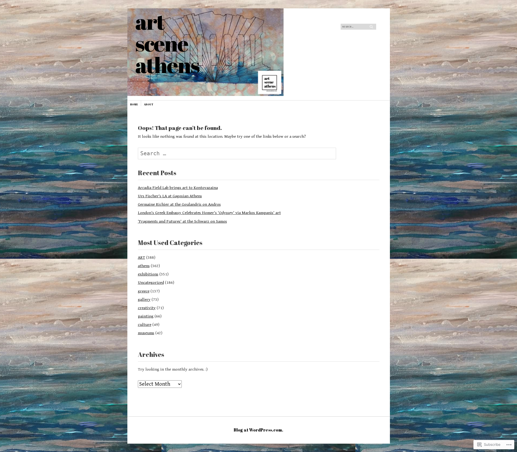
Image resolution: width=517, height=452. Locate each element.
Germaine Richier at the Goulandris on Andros (179, 204)
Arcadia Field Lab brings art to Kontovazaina (178, 187)
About (148, 104)
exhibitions (148, 274)
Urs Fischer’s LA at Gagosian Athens (170, 196)
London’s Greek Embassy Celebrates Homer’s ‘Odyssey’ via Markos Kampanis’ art (209, 212)
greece (143, 291)
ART (141, 257)
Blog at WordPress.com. (258, 430)
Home (134, 104)
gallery (144, 299)
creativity (147, 307)
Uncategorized (151, 282)
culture (144, 324)
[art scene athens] (218, 28)
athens (144, 265)
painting (145, 316)
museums (146, 332)
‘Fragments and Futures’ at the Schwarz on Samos (182, 221)
